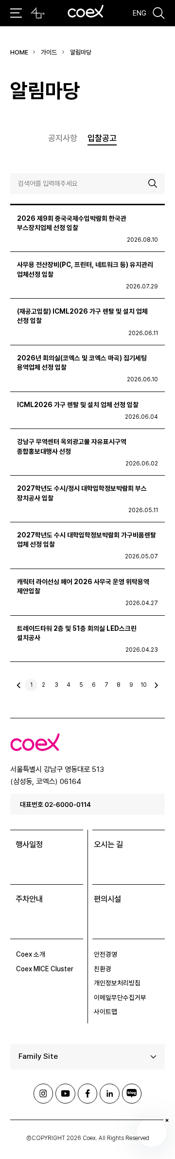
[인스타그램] (43, 1093)
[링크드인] (109, 1093)
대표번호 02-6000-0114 (55, 804)
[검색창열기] (159, 13)
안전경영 (105, 954)
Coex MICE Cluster (44, 969)
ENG (139, 13)
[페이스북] (87, 1093)
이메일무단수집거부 (120, 997)
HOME (19, 52)
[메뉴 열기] (16, 13)
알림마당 (80, 52)
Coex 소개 (30, 954)
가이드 (49, 52)
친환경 (102, 969)
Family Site (38, 1056)
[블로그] (131, 1093)
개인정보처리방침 (117, 983)
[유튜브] (65, 1093)
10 (143, 684)
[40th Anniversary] (37, 13)
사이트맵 (105, 1012)
